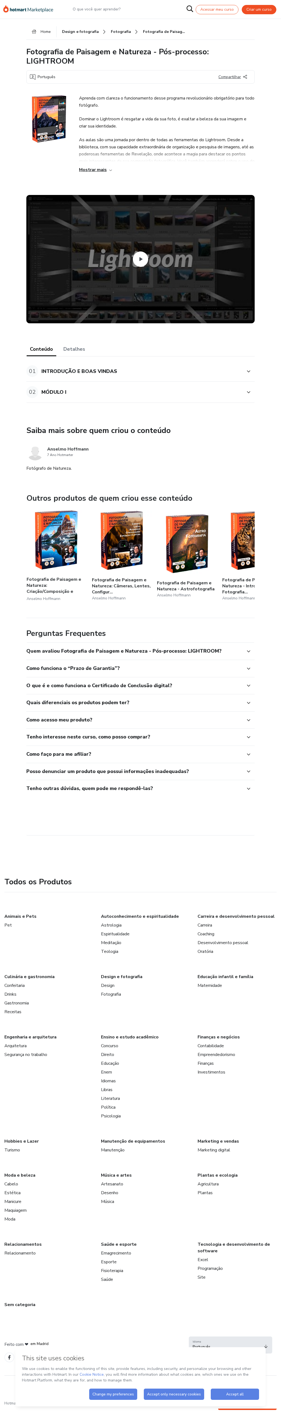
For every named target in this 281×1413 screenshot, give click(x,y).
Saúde (107, 1279)
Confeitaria (14, 985)
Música (107, 1202)
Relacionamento (20, 1253)
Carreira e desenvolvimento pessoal (236, 916)
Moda (9, 1219)
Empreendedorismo (216, 1055)
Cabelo (11, 1184)
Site (202, 1277)
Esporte (109, 1262)
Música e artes (116, 1175)
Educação (110, 1063)
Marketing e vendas (218, 1141)
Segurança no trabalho (25, 1055)
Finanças (206, 1063)
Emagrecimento (116, 1253)
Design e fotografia (121, 977)
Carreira (205, 925)
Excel (203, 1260)
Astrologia (111, 925)
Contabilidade (211, 1046)
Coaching (206, 934)
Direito (107, 1055)
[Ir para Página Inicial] (30, 9)
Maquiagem (15, 1210)
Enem (106, 1072)
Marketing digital (214, 1150)
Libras (107, 1090)
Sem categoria (19, 1305)
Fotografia (111, 994)
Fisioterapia (112, 1271)
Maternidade (210, 985)
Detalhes (74, 349)
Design (107, 985)
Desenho (109, 1193)
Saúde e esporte (119, 1244)
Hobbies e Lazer (21, 1141)
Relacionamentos (23, 1244)
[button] (134, 371)
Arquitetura (15, 1046)
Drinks (10, 994)
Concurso (109, 1046)
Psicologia (111, 1116)
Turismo (12, 1150)
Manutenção (113, 1150)
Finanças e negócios (219, 1037)
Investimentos (211, 1072)
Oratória (205, 951)
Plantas (205, 1193)
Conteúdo (41, 349)
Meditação (111, 943)
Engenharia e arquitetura (30, 1037)
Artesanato (112, 1184)
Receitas (12, 1012)
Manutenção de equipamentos (133, 1141)
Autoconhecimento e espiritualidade (140, 916)
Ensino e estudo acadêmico (130, 1037)
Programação (210, 1268)
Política (108, 1107)
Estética (12, 1193)
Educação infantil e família (225, 977)
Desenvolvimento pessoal (223, 943)
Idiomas (108, 1081)
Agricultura (208, 1184)
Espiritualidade (115, 934)
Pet (8, 925)
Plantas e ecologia (218, 1175)
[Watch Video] (140, 259)
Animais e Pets (20, 916)
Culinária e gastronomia (29, 977)
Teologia (109, 951)
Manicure (12, 1202)
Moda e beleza (19, 1175)
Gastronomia (16, 1003)
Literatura (110, 1098)
